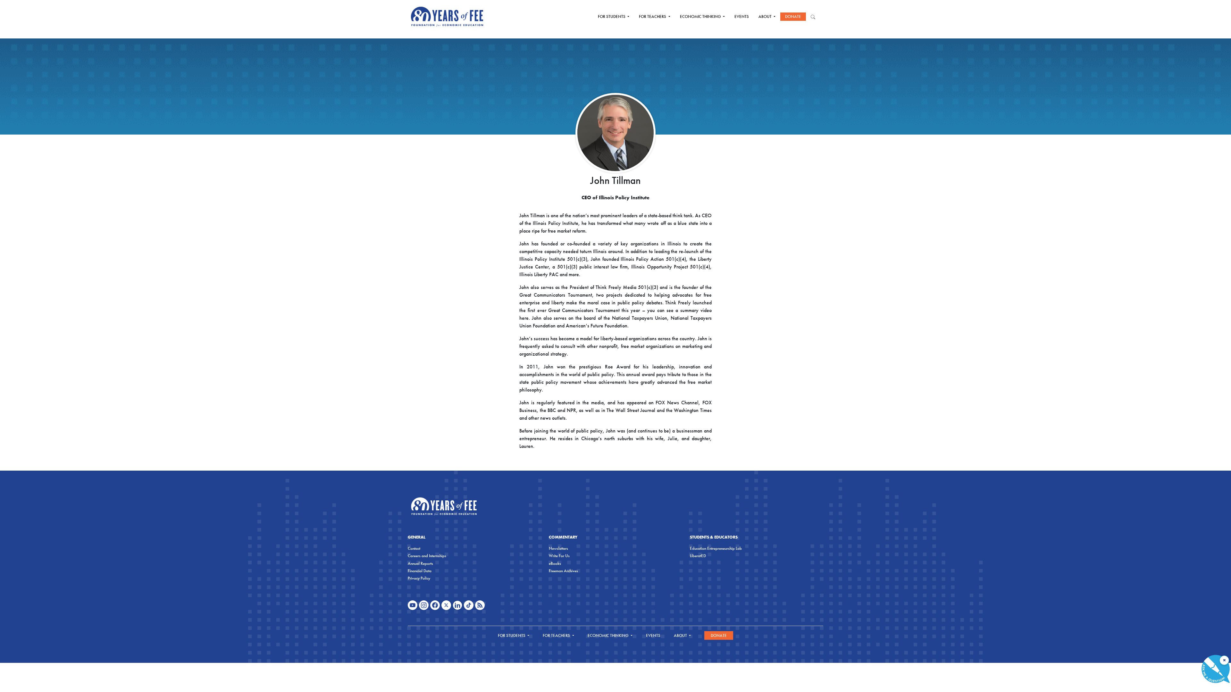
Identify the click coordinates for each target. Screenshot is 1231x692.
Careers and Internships (427, 555)
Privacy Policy (419, 578)
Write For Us (559, 555)
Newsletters (558, 548)
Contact (414, 548)
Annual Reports (420, 563)
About (765, 16)
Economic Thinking (701, 16)
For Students (612, 16)
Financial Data (419, 570)
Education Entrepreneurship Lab (716, 548)
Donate (793, 16)
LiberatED (698, 555)
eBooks (555, 563)
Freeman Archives (563, 570)
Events (741, 16)
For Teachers (653, 16)
